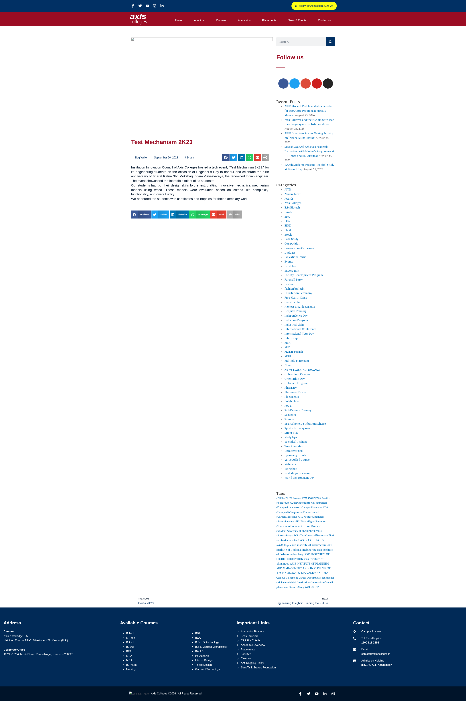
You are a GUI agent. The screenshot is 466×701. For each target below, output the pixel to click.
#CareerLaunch (311, 512)
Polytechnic (292, 401)
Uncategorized (294, 450)
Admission (244, 20)
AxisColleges (283, 545)
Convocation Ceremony (299, 248)
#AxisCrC (325, 498)
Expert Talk (292, 270)
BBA (287, 216)
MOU (288, 356)
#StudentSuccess (312, 531)
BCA (287, 221)
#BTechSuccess (319, 502)
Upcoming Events (295, 455)
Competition (292, 243)
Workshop (291, 468)
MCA (288, 347)
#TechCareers (306, 535)
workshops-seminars (297, 473)
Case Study (291, 239)
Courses (221, 20)
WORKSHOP (312, 587)
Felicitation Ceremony (298, 293)
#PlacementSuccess (288, 526)
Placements (269, 20)
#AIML (280, 498)
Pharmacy (291, 387)
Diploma (290, 252)
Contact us (324, 20)
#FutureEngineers (314, 516)
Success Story (296, 587)
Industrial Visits (294, 324)
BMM (288, 230)
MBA (287, 342)
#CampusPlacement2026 (314, 507)
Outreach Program (296, 383)
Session (289, 419)
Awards (289, 198)
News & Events (297, 20)
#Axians (297, 498)
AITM (288, 189)
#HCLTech (300, 521)
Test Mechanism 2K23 (162, 142)
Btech (288, 234)
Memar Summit (294, 351)
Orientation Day (295, 378)
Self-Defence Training (298, 410)
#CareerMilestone (286, 516)
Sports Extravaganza (298, 428)
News (288, 365)
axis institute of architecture (309, 545)
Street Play (291, 432)
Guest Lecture (293, 302)
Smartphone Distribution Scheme (305, 423)
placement (282, 587)
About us (199, 20)
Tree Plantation (294, 446)
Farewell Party (294, 279)
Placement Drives (295, 392)
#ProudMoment (311, 526)
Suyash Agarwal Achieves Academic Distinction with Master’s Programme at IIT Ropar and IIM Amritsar (309, 151)
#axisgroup (282, 502)
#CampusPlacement (288, 507)
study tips (291, 437)
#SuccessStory (284, 535)
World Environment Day (300, 477)
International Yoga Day (299, 333)
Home (178, 20)
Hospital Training (295, 311)
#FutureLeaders (285, 521)
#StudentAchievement (288, 531)
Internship (291, 338)
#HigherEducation (316, 521)
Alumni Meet (293, 194)
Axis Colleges (293, 203)
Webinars (290, 464)
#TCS (295, 535)
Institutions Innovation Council (315, 582)
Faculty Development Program (304, 275)
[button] (226, 157)
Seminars (290, 414)
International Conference (300, 329)
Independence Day (296, 315)
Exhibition (291, 266)
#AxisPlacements (300, 502)
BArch (288, 212)
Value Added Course (297, 459)
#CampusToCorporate (289, 512)
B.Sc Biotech (292, 207)
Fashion (289, 284)
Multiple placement (297, 360)
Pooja (288, 405)
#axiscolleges (310, 498)
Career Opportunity (310, 577)
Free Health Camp (296, 297)
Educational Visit (295, 257)
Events (289, 261)
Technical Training (296, 441)
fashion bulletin (294, 288)
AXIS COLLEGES (312, 540)
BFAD (288, 225)
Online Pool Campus (297, 374)
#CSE (300, 516)
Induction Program (296, 320)
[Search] (330, 41)
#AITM (288, 498)
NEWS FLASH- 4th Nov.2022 (302, 369)
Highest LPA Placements (300, 306)
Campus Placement (287, 577)
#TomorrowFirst (324, 535)
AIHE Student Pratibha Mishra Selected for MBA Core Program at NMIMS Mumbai (309, 110)
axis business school (287, 540)
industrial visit (289, 582)
